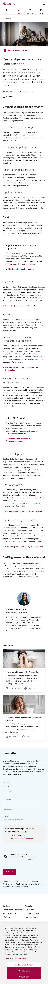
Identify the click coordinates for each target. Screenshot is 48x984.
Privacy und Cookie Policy (16, 958)
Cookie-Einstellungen (24, 965)
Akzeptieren (24, 977)
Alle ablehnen (24, 971)
